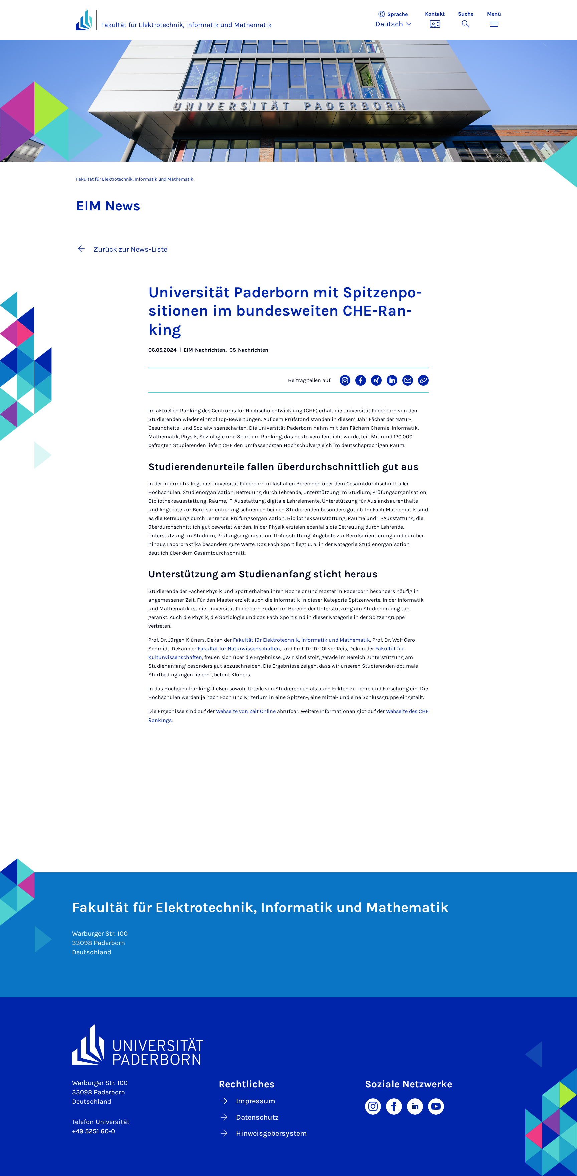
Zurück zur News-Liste (130, 249)
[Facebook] (394, 1106)
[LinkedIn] (415, 1106)
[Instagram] (373, 1106)
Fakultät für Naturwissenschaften (239, 648)
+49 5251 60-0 (93, 1131)
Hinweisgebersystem (271, 1133)
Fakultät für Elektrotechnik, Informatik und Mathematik (186, 25)
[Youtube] (436, 1106)
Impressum (255, 1101)
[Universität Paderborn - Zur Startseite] (84, 20)
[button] (396, 20)
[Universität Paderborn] (288, 1044)
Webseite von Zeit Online (246, 711)
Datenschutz (257, 1117)
